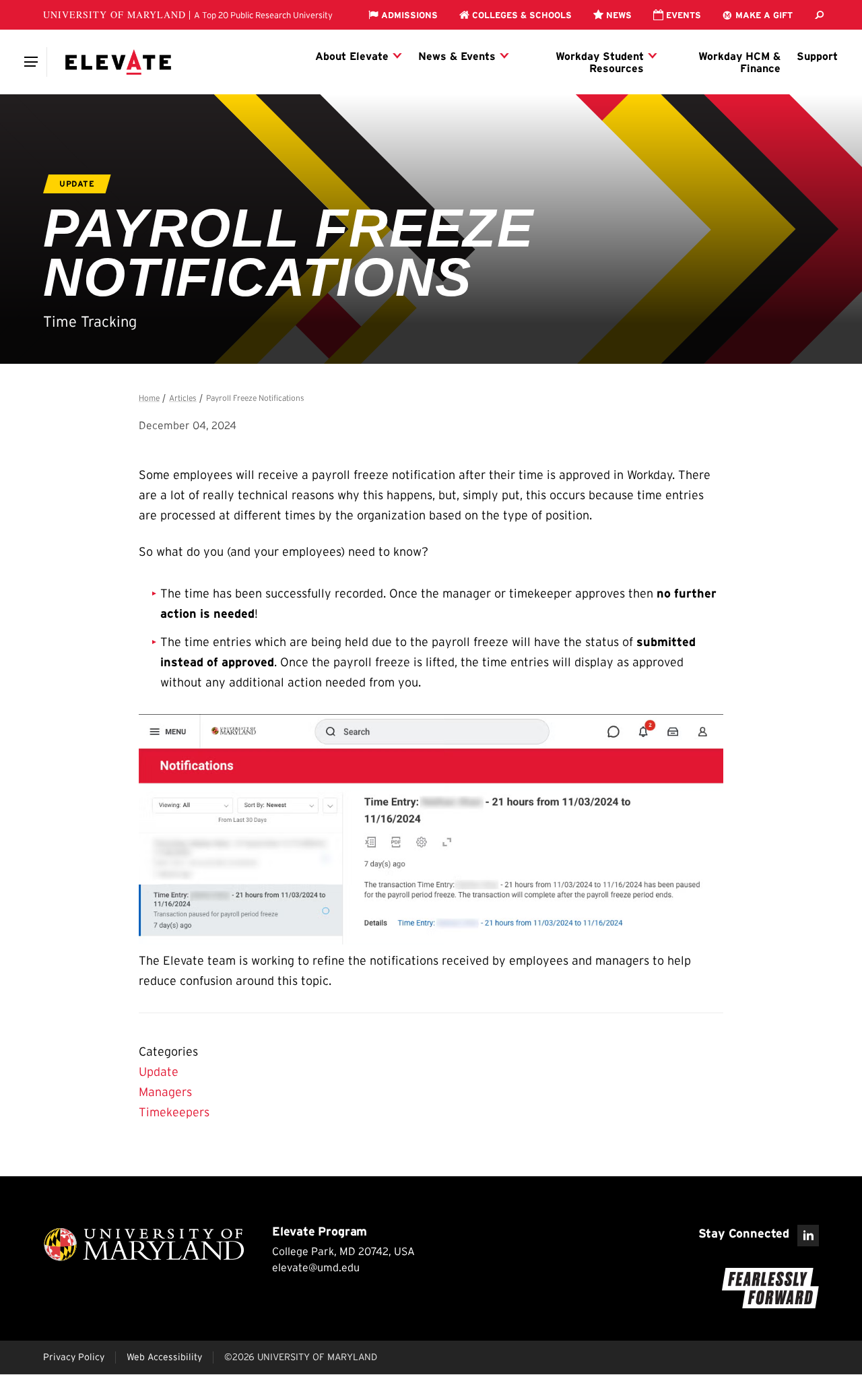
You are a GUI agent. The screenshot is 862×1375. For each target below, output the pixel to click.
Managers (165, 1092)
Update (158, 1072)
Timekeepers (174, 1112)
